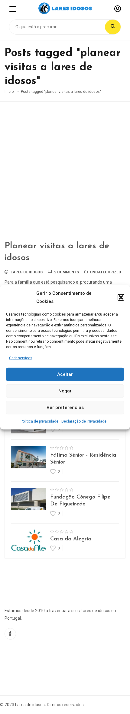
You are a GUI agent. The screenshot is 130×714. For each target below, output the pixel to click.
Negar (65, 391)
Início (9, 92)
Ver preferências (65, 407)
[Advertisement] (65, 175)
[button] (121, 297)
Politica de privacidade (39, 421)
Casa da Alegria (70, 539)
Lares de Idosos (27, 272)
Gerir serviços (20, 358)
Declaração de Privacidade (83, 421)
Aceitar (65, 374)
